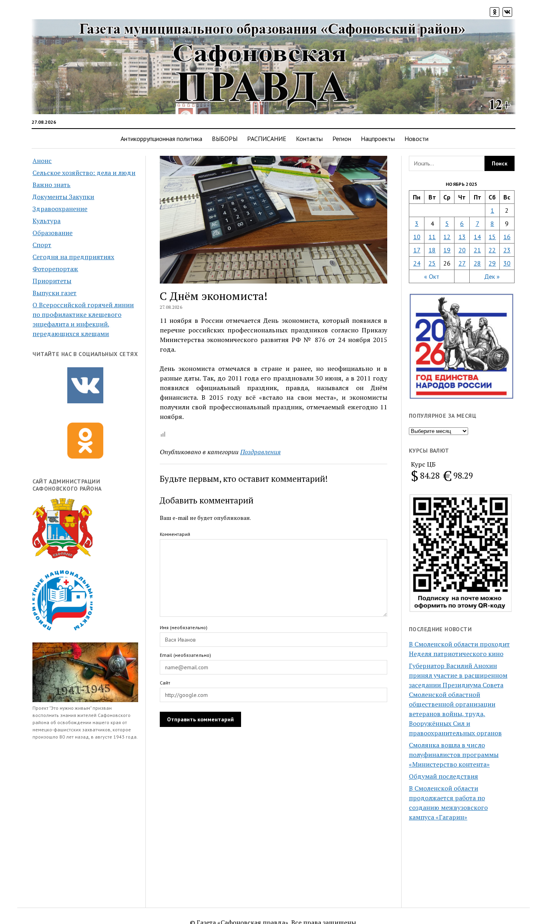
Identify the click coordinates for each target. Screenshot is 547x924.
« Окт (431, 276)
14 (477, 237)
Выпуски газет (54, 292)
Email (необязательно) (185, 655)
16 (507, 237)
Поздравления (260, 451)
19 (446, 250)
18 (432, 250)
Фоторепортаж (55, 268)
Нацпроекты (378, 139)
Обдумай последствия (443, 776)
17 (416, 250)
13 (462, 237)
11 (432, 237)
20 (462, 250)
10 (416, 237)
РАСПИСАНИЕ (266, 139)
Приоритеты (51, 280)
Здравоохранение (59, 208)
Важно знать (51, 184)
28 (477, 263)
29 (492, 263)
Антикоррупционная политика (161, 139)
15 (492, 237)
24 (416, 263)
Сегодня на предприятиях (73, 256)
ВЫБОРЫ (224, 139)
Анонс (42, 160)
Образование (52, 232)
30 (507, 263)
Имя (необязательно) (183, 627)
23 (507, 250)
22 (492, 250)
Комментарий (175, 534)
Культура (46, 220)
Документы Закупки (63, 196)
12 (446, 237)
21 (477, 250)
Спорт (41, 244)
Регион (341, 139)
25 (432, 263)
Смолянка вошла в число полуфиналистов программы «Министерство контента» (454, 755)
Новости (416, 139)
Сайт (165, 683)
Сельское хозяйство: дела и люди (83, 172)
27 (462, 263)
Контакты (309, 139)
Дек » (492, 276)
